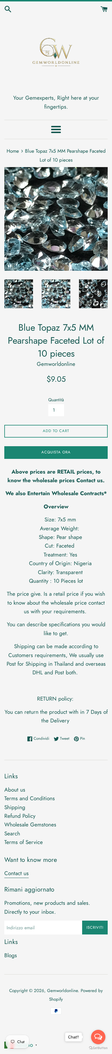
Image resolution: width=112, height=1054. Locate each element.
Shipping (14, 807)
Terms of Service (23, 842)
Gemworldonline (62, 990)
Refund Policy (19, 816)
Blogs (10, 955)
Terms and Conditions (29, 798)
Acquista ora (56, 452)
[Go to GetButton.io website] (98, 1048)
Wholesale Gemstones (30, 824)
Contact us (16, 873)
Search (12, 833)
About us (14, 790)
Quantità (56, 400)
